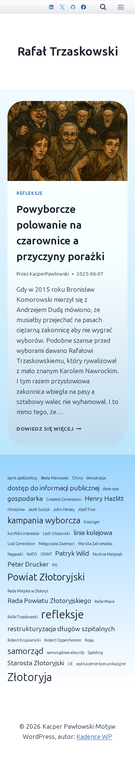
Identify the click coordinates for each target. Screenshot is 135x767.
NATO (32, 554)
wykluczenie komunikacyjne (101, 664)
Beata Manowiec (55, 478)
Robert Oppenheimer (62, 640)
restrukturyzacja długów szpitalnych (61, 629)
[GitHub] (73, 7)
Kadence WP (94, 736)
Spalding (95, 652)
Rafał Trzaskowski (23, 617)
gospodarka (25, 498)
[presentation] (68, 141)
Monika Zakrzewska (95, 543)
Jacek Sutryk (39, 509)
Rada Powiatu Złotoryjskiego (49, 601)
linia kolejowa (93, 533)
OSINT (46, 554)
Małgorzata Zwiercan (57, 543)
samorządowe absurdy (65, 652)
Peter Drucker (28, 564)
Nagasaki (15, 554)
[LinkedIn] (51, 7)
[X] (62, 7)
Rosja (89, 640)
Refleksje (29, 193)
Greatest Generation (63, 499)
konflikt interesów (23, 533)
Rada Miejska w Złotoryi (28, 591)
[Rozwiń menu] (121, 7)
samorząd (26, 651)
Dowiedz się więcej (48, 429)
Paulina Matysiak (108, 554)
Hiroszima (16, 509)
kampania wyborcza (44, 520)
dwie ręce (111, 489)
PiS (54, 565)
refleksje (62, 614)
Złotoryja (30, 677)
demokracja (96, 478)
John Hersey (64, 509)
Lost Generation (21, 543)
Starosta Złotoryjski (36, 663)
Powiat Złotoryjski (46, 577)
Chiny (77, 478)
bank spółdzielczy (23, 478)
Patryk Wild (72, 553)
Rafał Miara (104, 601)
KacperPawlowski (49, 274)
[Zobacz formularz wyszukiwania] (103, 7)
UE (70, 664)
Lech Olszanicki (56, 533)
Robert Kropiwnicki (24, 640)
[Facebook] (83, 7)
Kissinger (92, 522)
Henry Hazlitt (104, 498)
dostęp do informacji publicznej (53, 488)
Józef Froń (87, 509)
